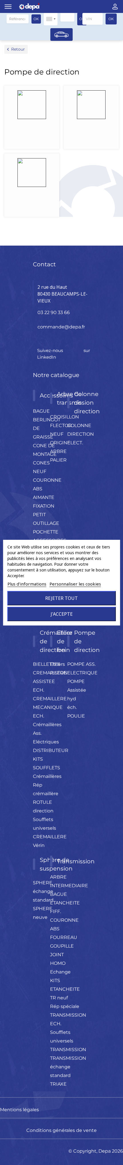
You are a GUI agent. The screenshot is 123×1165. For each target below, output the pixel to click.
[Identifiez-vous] (115, 6)
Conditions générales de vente (61, 1130)
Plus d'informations (26, 584)
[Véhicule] (61, 34)
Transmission (76, 861)
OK (36, 19)
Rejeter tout (61, 598)
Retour (18, 49)
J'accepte (62, 614)
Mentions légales (19, 1109)
